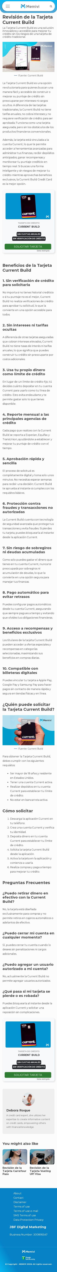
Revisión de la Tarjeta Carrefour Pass (14, 1170)
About (17, 1193)
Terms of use (21, 1206)
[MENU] (8, 6)
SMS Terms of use (24, 1215)
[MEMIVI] (30, 6)
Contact (18, 1197)
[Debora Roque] (28, 1105)
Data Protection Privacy (28, 1219)
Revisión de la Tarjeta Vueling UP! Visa (40, 1170)
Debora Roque (18, 1110)
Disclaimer (19, 1202)
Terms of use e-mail (25, 1211)
